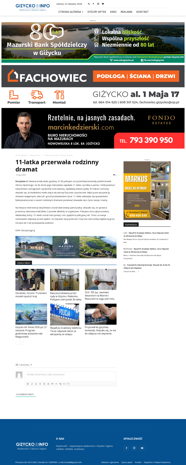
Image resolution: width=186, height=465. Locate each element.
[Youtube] (103, 4)
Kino (113, 11)
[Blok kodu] (56, 384)
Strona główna (69, 11)
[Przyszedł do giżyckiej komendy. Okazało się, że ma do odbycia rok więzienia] (101, 314)
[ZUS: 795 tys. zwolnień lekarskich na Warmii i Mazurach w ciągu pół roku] (101, 279)
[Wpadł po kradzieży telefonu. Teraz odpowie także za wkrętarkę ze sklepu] (66, 314)
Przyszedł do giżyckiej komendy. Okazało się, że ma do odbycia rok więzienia (100, 330)
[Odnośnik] (60, 384)
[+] (68, 384)
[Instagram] (98, 4)
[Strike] (40, 384)
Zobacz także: (23, 262)
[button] (89, 4)
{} (64, 384)
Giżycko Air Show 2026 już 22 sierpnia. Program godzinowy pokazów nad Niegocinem (31, 332)
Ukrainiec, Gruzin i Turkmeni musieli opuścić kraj (31, 294)
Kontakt (142, 11)
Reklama (126, 11)
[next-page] (22, 343)
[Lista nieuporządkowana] (48, 384)
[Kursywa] (32, 384)
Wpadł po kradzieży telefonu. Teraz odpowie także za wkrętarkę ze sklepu (66, 331)
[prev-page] (17, 343)
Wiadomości (35, 155)
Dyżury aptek (96, 11)
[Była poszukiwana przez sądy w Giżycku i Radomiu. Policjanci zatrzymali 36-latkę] (66, 280)
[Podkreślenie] (36, 384)
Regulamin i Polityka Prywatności (157, 462)
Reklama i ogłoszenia (110, 462)
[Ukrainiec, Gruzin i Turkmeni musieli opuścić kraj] (31, 280)
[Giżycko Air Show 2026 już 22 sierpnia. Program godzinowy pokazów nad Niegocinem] (31, 314)
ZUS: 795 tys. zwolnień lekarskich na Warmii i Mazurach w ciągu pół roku (99, 295)
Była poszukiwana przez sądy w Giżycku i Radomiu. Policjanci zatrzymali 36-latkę (65, 296)
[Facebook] (93, 4)
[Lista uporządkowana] (44, 384)
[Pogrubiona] (28, 384)
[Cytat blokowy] (52, 384)
